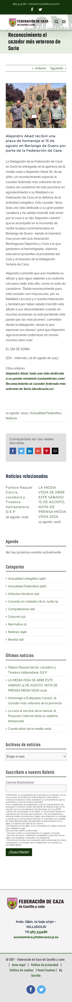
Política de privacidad (44, 965)
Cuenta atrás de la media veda (29, 729)
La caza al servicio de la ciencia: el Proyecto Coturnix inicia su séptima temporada (33, 716)
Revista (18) (16, 639)
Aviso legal (19, 965)
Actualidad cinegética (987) (27, 578)
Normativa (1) (17, 624)
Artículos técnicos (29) (23, 594)
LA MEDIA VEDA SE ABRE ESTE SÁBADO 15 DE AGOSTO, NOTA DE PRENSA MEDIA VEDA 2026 (52, 502)
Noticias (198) (17, 632)
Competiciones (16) (21, 609)
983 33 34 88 (19, 4)
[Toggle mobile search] (56, 22)
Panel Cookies (46, 970)
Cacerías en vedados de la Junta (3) (33, 601)
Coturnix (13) (16, 617)
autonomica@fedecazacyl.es (44, 4)
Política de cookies (22, 970)
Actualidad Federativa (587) (27, 586)
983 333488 (38, 932)
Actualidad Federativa (45, 413)
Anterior (40, 68)
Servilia (36, 975)
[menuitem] (32, 10)
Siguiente (56, 68)
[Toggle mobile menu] (64, 22)
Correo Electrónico (21, 782)
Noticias (11, 418)
